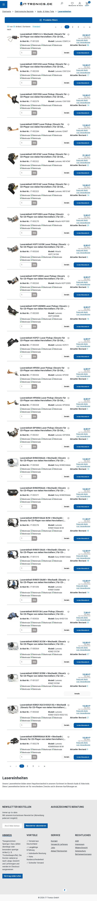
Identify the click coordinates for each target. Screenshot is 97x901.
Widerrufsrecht (81, 848)
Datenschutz (80, 851)
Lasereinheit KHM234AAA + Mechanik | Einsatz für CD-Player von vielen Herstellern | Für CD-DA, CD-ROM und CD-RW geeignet (43, 459)
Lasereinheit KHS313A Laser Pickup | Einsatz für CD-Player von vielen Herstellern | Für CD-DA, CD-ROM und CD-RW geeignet (42, 612)
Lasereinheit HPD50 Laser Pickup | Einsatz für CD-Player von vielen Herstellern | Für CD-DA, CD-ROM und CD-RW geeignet (42, 369)
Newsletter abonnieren (36, 826)
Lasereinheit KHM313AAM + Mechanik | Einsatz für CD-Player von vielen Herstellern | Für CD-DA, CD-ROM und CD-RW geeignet (43, 581)
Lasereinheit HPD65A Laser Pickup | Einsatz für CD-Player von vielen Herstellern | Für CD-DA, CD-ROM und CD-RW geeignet (43, 399)
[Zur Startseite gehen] (36, 4)
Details (66, 53)
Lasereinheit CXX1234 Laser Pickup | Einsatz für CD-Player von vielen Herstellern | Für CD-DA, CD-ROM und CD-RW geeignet (43, 65)
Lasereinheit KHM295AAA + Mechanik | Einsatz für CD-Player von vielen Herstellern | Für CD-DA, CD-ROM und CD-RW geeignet (43, 489)
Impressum (79, 844)
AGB (77, 841)
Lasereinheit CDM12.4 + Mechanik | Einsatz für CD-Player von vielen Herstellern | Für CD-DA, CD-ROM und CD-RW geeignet (42, 35)
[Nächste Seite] (84, 26)
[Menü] (3, 4)
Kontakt (54, 841)
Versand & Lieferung (59, 844)
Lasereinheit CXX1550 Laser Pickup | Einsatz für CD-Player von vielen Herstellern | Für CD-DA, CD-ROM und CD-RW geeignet (43, 95)
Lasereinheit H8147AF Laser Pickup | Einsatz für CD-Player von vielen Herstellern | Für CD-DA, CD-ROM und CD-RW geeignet (43, 155)
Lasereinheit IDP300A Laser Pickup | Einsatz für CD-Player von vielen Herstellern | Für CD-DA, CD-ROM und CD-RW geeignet (43, 429)
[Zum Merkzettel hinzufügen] (68, 34)
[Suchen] (62, 3)
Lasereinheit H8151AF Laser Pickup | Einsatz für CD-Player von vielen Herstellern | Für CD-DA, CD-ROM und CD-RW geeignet (43, 185)
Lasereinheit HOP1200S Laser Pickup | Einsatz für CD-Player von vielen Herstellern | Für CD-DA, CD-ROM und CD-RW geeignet (42, 277)
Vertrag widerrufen (12, 876)
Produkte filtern (50, 20)
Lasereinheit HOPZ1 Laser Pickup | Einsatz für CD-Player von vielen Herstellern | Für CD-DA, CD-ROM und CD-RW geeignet (42, 339)
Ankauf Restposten (59, 851)
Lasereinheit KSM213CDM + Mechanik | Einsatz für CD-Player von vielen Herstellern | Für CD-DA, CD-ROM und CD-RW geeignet (43, 674)
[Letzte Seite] (89, 26)
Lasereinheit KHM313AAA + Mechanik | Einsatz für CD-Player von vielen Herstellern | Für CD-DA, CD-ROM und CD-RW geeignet (43, 551)
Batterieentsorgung (83, 854)
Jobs (53, 848)
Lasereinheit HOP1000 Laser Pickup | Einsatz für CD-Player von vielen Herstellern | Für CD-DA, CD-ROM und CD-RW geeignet (42, 215)
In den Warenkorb (83, 53)
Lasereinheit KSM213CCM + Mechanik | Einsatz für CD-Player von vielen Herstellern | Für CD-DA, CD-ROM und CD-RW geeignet (43, 642)
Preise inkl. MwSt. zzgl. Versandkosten (83, 41)
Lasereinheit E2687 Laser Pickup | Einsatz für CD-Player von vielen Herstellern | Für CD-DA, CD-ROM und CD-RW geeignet (42, 125)
